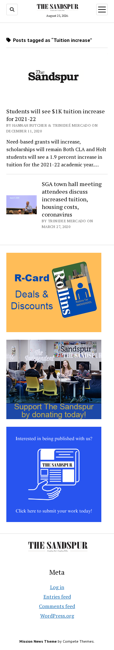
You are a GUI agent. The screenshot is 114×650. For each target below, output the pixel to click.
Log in (57, 587)
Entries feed (57, 596)
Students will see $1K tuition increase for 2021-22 (55, 115)
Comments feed (57, 606)
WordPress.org (57, 615)
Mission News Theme (38, 641)
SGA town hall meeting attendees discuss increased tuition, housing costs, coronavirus (72, 199)
